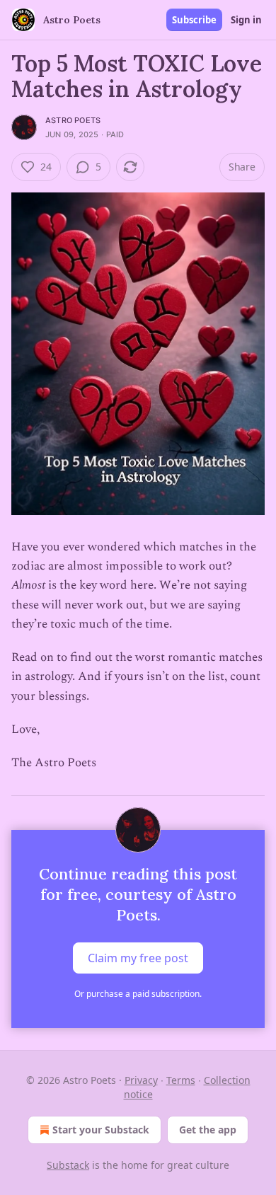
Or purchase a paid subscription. (138, 994)
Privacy (141, 1080)
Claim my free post (138, 958)
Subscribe (194, 19)
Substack (68, 1165)
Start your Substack (100, 1129)
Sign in (246, 19)
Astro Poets (72, 120)
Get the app (207, 1129)
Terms (180, 1080)
